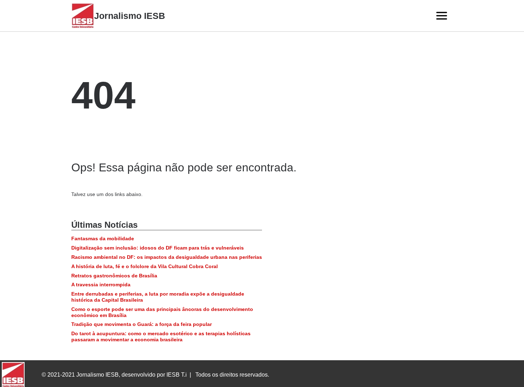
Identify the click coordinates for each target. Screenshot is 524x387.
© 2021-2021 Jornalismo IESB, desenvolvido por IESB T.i (114, 375)
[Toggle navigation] (442, 16)
